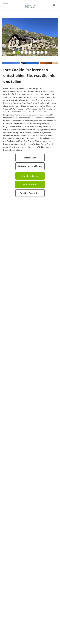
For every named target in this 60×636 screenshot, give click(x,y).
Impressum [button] (30, 157)
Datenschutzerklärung (12, 150)
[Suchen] (54, 5)
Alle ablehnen (30, 184)
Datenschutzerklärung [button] (30, 166)
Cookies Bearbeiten (30, 193)
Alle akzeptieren (30, 176)
